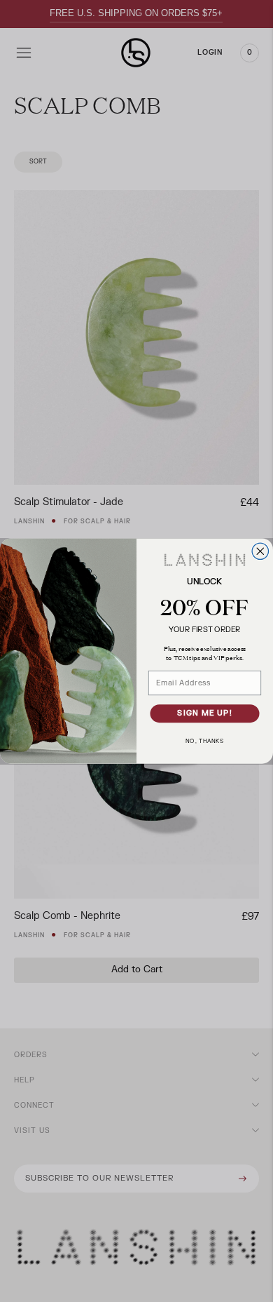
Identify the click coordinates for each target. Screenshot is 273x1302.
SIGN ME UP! (204, 713)
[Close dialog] (260, 551)
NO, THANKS (205, 740)
